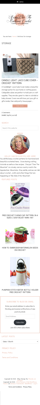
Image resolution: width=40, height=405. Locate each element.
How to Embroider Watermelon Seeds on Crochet (20, 248)
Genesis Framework (17, 383)
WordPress (28, 383)
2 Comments (6, 112)
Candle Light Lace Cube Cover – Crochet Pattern (20, 81)
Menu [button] (21, 2)
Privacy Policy (7, 352)
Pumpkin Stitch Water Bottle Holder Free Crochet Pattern (20, 291)
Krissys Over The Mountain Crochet (20, 19)
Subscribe (20, 322)
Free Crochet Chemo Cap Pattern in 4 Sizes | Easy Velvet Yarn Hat (20, 216)
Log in (35, 383)
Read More (20, 106)
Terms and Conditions (10, 357)
